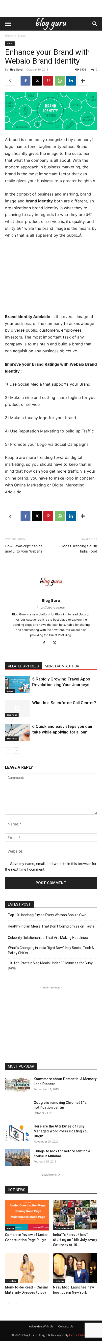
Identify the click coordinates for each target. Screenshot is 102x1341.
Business (11, 714)
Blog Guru (16, 69)
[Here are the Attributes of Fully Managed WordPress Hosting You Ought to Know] (17, 1132)
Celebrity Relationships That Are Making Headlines (48, 938)
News (22, 36)
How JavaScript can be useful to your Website (24, 549)
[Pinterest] (48, 81)
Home (9, 36)
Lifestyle (11, 1281)
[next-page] (16, 750)
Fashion (59, 1281)
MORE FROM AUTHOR (62, 666)
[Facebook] (25, 81)
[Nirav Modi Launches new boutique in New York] (75, 1268)
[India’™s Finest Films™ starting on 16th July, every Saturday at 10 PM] (75, 1215)
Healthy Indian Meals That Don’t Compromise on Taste (51, 926)
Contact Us (65, 1326)
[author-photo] (51, 593)
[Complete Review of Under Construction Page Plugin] (27, 1215)
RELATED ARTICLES (23, 666)
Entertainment (63, 1228)
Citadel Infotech (80, 1335)
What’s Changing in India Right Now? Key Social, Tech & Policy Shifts (51, 950)
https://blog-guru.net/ (51, 607)
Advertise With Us (41, 1326)
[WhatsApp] (60, 81)
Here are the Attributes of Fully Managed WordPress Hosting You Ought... (61, 1131)
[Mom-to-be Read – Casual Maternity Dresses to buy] (27, 1268)
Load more (49, 1174)
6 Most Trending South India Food (78, 549)
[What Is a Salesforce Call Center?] (17, 708)
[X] (37, 81)
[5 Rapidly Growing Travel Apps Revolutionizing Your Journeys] (17, 684)
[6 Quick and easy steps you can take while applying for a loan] (17, 732)
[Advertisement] (51, 8)
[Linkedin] (71, 81)
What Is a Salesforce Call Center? (64, 702)
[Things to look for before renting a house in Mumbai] (17, 1157)
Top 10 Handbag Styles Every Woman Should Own (47, 915)
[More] (82, 81)
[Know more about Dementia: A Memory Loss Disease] (17, 1084)
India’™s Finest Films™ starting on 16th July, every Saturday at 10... (75, 1240)
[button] (8, 24)
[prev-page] (8, 750)
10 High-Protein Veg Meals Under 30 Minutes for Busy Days (50, 965)
